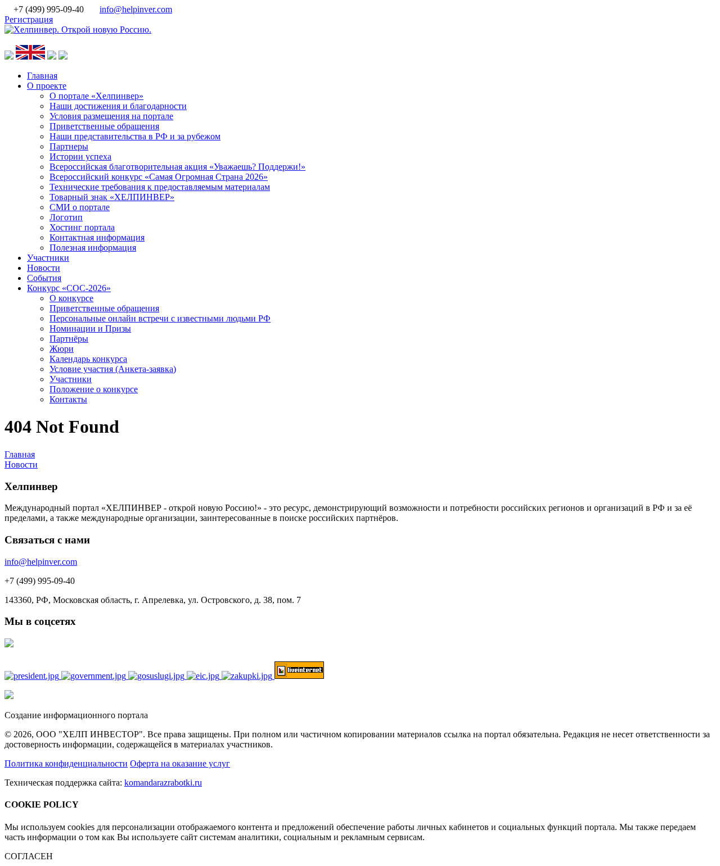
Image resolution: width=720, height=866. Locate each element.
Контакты (68, 399)
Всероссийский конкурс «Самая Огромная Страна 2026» (159, 177)
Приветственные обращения (104, 126)
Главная (42, 75)
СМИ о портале (80, 207)
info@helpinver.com (136, 9)
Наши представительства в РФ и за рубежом (135, 136)
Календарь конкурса (88, 359)
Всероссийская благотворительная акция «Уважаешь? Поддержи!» (177, 166)
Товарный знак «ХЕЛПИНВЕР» (112, 197)
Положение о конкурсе (94, 389)
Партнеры (69, 146)
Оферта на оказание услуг (180, 763)
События (44, 278)
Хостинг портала (82, 227)
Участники (48, 257)
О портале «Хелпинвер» (96, 96)
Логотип (66, 217)
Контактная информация (97, 237)
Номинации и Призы (90, 328)
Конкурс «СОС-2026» (69, 288)
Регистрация (28, 19)
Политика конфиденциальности (66, 763)
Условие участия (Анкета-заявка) (113, 369)
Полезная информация (93, 247)
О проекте (46, 85)
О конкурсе (71, 298)
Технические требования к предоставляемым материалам (160, 187)
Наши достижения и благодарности (118, 106)
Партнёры (69, 338)
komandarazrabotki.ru (163, 782)
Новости (43, 268)
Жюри (62, 348)
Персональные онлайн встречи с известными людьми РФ (160, 318)
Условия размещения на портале (111, 116)
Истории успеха (80, 156)
